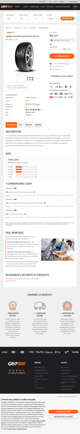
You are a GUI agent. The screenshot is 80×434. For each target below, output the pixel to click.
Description (11, 125)
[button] (61, 40)
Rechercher (67, 18)
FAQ (50, 1)
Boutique (50, 7)
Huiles (43, 7)
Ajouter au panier (63, 56)
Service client (65, 367)
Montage (29, 125)
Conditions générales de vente (68, 382)
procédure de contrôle (35, 224)
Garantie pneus (39, 388)
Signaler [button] (8, 195)
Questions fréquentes (41, 379)
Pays (36, 382)
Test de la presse (39, 367)
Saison (49, 15)
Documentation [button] (11, 281)
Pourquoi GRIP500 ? (41, 370)
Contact (62, 1)
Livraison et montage (62, 7)
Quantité (53, 47)
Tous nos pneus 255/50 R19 (16, 86)
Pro (55, 1)
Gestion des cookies (67, 386)
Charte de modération (68, 379)
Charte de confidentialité (69, 376)
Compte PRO (38, 376)
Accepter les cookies (63, 411)
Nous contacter (66, 370)
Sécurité (38, 125)
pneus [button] (17, 7)
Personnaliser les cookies (63, 417)
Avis (20, 125)
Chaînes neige (34, 7)
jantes (25, 7)
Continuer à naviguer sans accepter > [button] (67, 396)
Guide (36, 385)
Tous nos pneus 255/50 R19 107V (17, 88)
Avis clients (42, 1)
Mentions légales (66, 389)
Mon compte (73, 1)
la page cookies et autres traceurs (17, 429)
